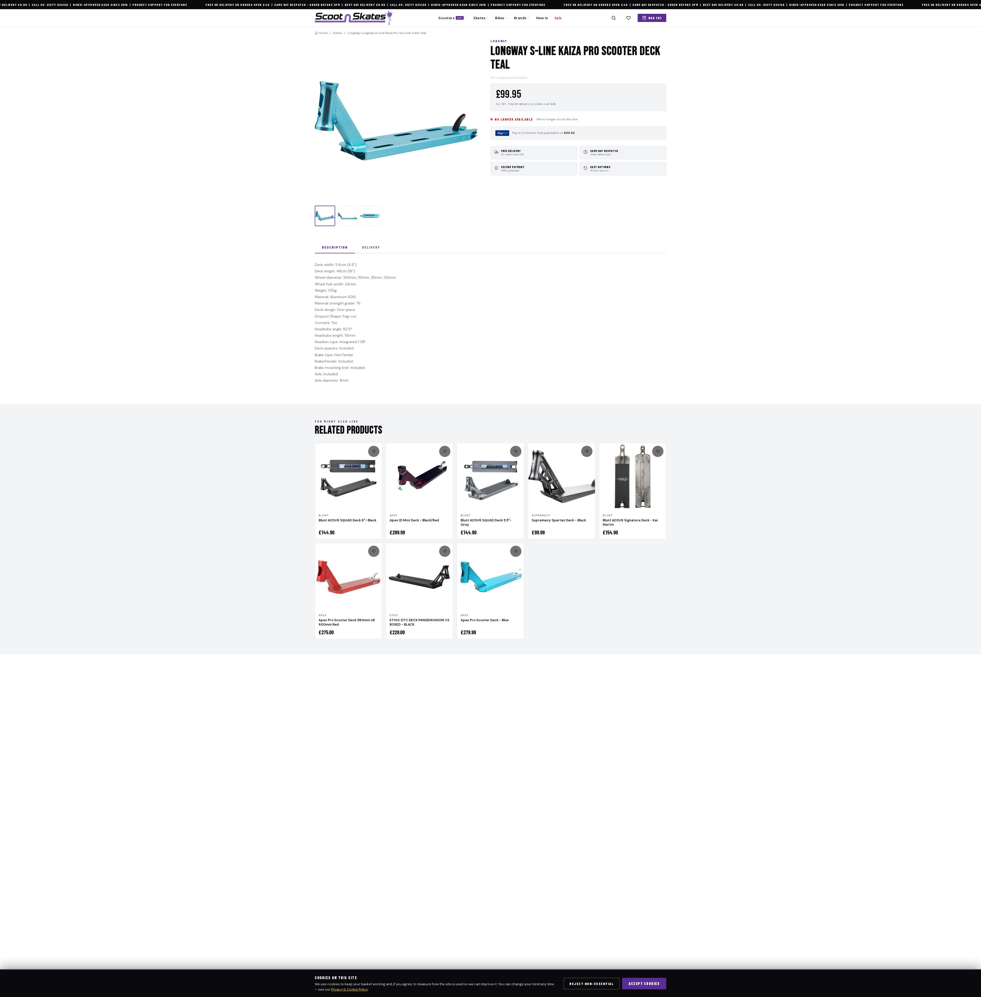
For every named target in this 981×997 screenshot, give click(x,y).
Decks (337, 33)
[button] (396, 121)
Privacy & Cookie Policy (349, 989)
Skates (479, 18)
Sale (558, 18)
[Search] (613, 18)
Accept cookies (644, 983)
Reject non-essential (591, 983)
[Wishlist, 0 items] (628, 18)
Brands (520, 18)
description (335, 247)
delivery (371, 247)
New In (542, 18)
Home (323, 33)
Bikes (499, 18)
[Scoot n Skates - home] (353, 18)
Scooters (450, 18)
